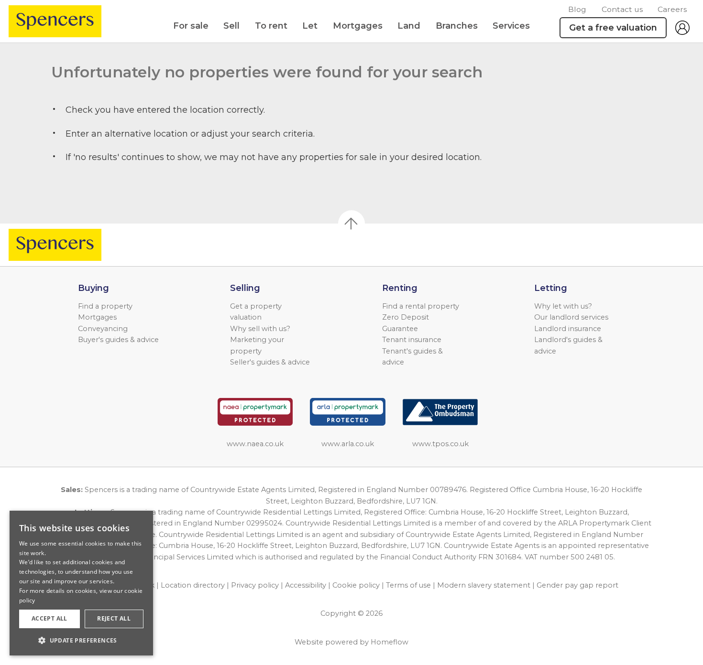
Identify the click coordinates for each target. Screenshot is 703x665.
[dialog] (81, 583)
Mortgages (358, 26)
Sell (231, 26)
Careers (672, 9)
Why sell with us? (260, 328)
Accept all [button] (49, 618)
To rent (271, 26)
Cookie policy (356, 585)
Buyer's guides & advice (118, 339)
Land (408, 26)
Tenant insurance (411, 339)
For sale (191, 26)
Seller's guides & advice (270, 362)
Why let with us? (563, 306)
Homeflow (389, 642)
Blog (577, 9)
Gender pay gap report (577, 585)
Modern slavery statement (483, 585)
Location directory (193, 585)
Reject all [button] (114, 618)
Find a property (105, 306)
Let (310, 26)
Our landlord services (571, 317)
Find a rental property (420, 306)
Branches (457, 26)
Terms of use (408, 585)
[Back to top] (62, 245)
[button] (81, 640)
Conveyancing (103, 328)
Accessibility (305, 585)
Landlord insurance (567, 328)
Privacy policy (255, 585)
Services (511, 26)
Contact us (622, 9)
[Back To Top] (351, 223)
